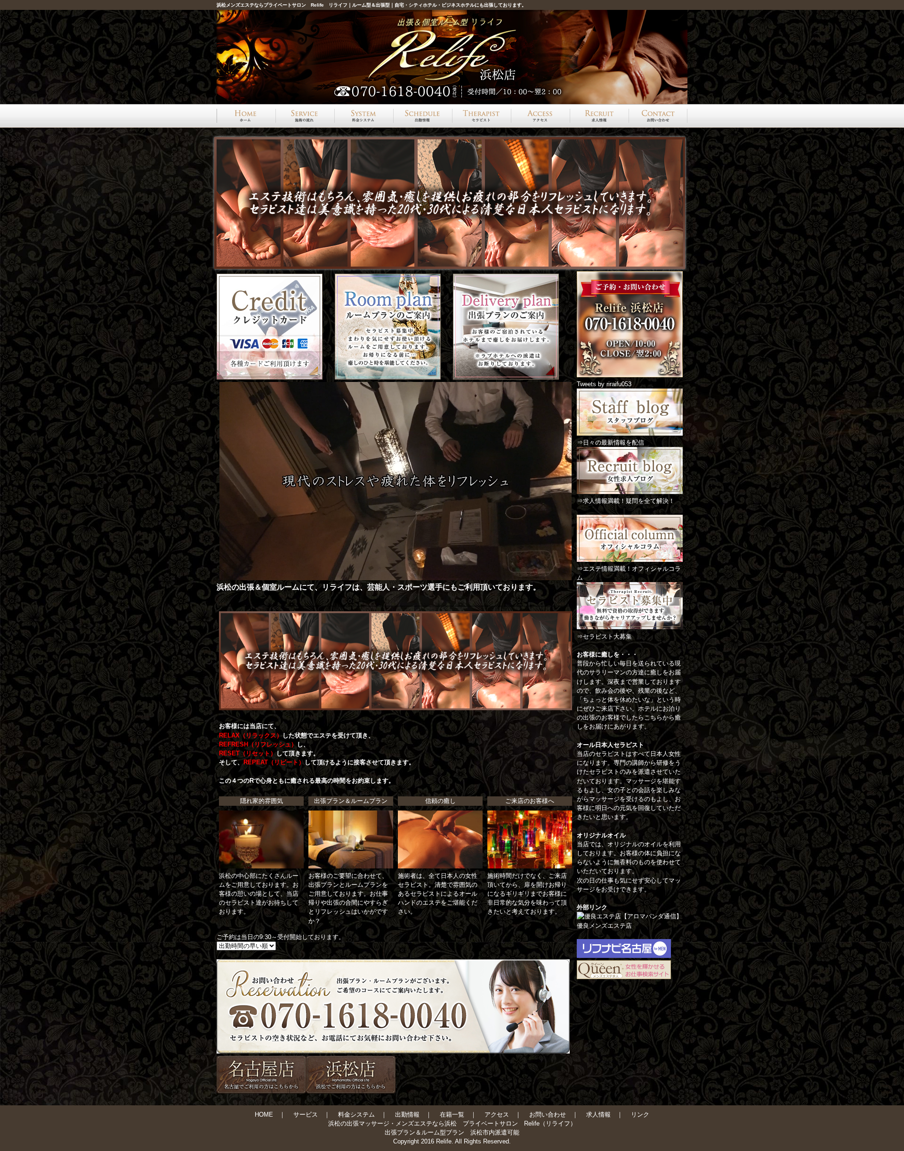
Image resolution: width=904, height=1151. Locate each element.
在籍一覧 (452, 1114)
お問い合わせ (547, 1114)
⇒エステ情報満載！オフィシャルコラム (629, 573)
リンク (640, 1114)
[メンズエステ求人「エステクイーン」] (624, 977)
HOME (264, 1114)
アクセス (496, 1114)
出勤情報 (407, 1114)
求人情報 (598, 1114)
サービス (305, 1114)
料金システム (356, 1114)
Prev (228, 203)
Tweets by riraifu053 (604, 384)
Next (675, 203)
